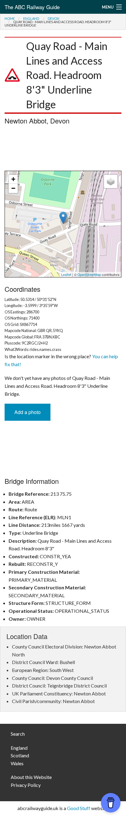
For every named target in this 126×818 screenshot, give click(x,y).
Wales (17, 763)
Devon (53, 18)
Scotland (20, 755)
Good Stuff (78, 808)
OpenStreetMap (89, 274)
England (31, 18)
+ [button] (13, 179)
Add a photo (27, 412)
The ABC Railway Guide (32, 7)
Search (18, 734)
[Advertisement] (63, 149)
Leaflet (66, 274)
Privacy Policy (26, 785)
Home (10, 18)
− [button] (13, 188)
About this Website (31, 777)
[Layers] (110, 181)
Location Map (62, 224)
